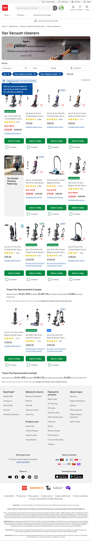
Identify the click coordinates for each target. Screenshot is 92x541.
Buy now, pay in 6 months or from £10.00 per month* (35, 264)
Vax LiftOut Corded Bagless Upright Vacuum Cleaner (77, 184)
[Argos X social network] (23, 477)
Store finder (8, 405)
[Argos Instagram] (36, 477)
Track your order (32, 410)
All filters (77, 68)
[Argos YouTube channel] (10, 477)
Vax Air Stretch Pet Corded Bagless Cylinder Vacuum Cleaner (78, 248)
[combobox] (34, 8)
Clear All (70, 74)
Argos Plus (30, 414)
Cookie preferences (62, 496)
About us (73, 396)
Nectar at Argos (54, 430)
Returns (29, 401)
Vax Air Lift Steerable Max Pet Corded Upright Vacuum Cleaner (35, 181)
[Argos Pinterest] (29, 477)
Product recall (31, 435)
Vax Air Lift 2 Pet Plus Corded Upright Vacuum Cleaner (13, 248)
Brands (53, 68)
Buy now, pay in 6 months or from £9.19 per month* (56, 264)
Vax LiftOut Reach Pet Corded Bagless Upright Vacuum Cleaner (13, 117)
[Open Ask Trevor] (61, 8)
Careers (73, 405)
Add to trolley (14, 141)
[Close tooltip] (30, 86)
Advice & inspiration (11, 414)
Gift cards (51, 408)
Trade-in (51, 444)
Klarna (50, 426)
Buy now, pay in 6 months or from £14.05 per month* (35, 350)
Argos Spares (31, 439)
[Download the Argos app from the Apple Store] (61, 478)
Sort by (4, 63)
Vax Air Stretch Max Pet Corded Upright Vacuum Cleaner (56, 114)
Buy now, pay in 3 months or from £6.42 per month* (56, 350)
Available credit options (12, 133)
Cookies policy (46, 496)
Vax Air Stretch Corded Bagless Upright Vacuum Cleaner (77, 114)
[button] (14, 186)
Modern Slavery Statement (76, 415)
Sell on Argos (75, 421)
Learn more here (23, 462)
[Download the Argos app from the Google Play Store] (76, 478)
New (35, 68)
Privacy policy (33, 496)
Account (6, 410)
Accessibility (9, 496)
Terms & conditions (80, 496)
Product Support (32, 430)
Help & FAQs (8, 396)
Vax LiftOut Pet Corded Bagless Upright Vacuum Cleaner (56, 251)
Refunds (29, 405)
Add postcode (12, 81)
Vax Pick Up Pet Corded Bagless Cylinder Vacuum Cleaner (56, 181)
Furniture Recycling (55, 439)
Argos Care (30, 426)
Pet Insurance (53, 435)
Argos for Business (77, 401)
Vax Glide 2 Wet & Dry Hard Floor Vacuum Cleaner (34, 336)
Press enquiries (76, 410)
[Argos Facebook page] (16, 477)
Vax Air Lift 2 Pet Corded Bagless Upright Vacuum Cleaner (13, 333)
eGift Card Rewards (55, 417)
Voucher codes (53, 412)
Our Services (53, 403)
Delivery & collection (34, 396)
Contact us (7, 401)
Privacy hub (20, 496)
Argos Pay (51, 421)
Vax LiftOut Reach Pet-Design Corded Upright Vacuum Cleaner (35, 251)
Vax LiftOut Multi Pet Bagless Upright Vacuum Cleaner (56, 336)
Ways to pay (52, 399)
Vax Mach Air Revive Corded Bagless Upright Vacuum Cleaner (35, 114)
